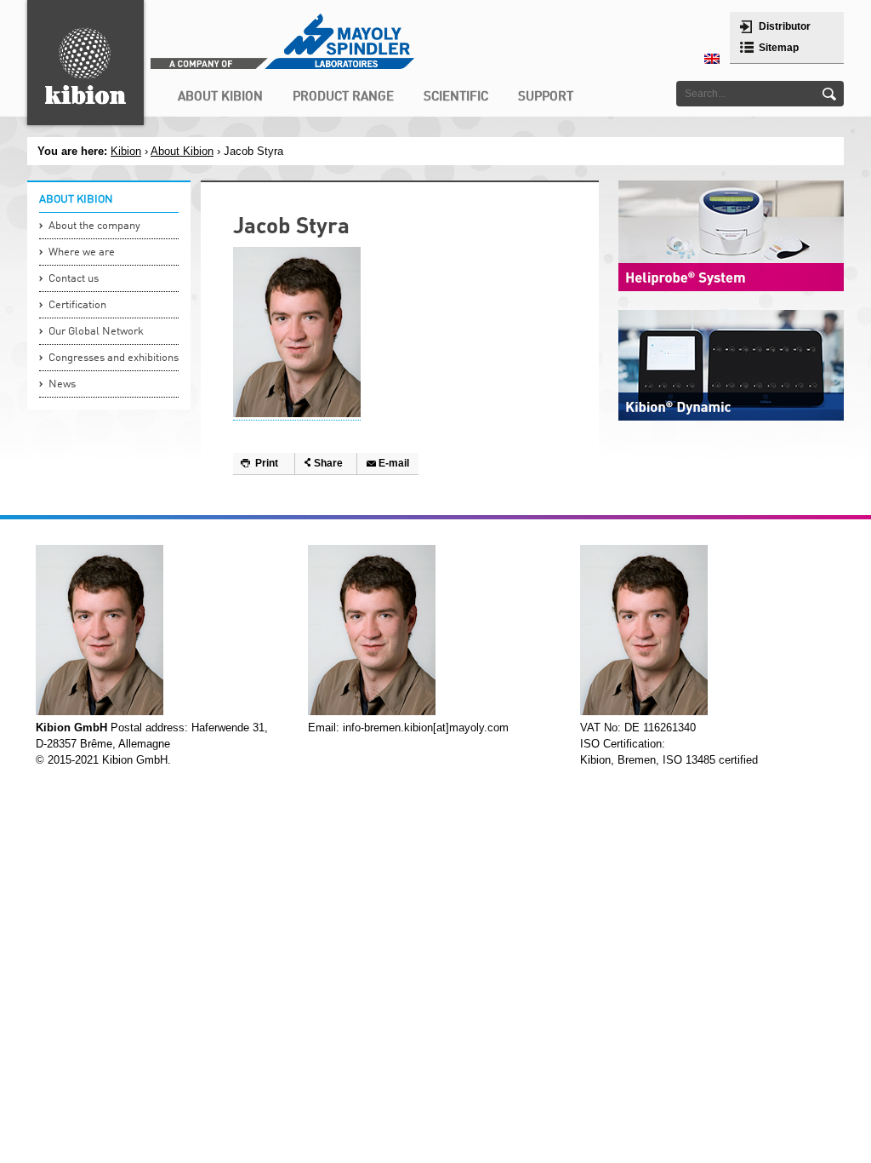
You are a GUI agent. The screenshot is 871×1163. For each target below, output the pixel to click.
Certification (77, 305)
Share (328, 463)
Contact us (73, 278)
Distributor (785, 26)
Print (266, 463)
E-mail (394, 463)
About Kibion (182, 151)
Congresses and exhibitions (113, 358)
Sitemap (779, 48)
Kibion (126, 151)
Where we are (81, 252)
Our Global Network (96, 331)
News (62, 384)
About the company (94, 226)
